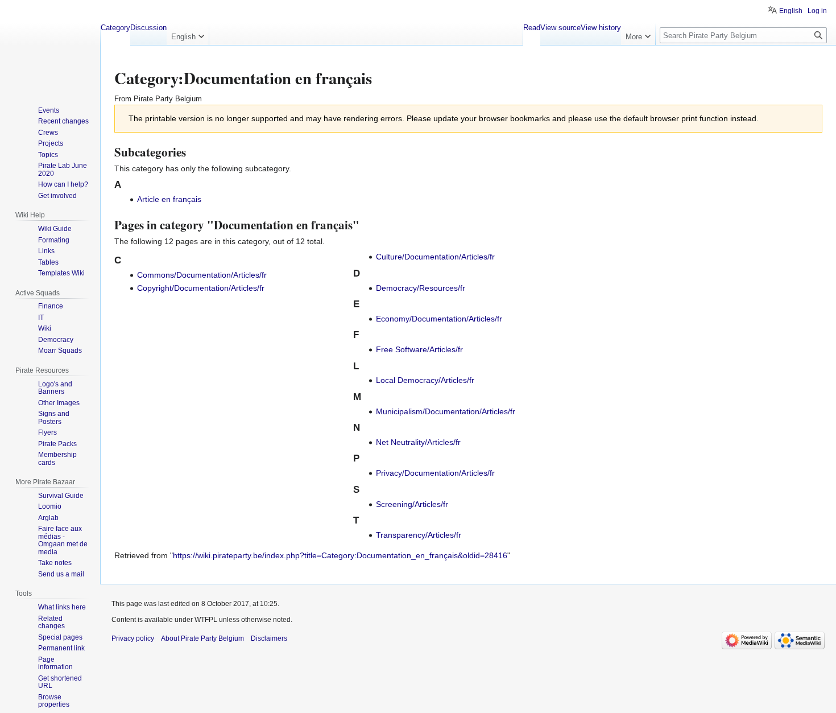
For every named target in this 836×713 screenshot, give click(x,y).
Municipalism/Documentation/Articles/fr (445, 411)
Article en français (169, 199)
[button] (188, 34)
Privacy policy (132, 638)
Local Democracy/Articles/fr (425, 380)
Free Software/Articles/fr (419, 349)
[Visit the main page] (50, 45)
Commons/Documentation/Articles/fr (202, 274)
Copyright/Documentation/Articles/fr (200, 287)
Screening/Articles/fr (412, 504)
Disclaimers (269, 638)
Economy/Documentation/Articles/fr (439, 318)
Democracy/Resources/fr (420, 287)
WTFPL (205, 620)
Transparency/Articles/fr (418, 534)
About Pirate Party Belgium (202, 638)
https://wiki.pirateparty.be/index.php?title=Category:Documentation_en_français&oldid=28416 (340, 555)
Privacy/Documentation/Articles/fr (435, 472)
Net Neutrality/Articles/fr (418, 442)
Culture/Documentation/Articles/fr (435, 256)
